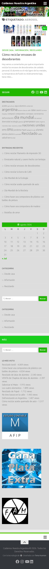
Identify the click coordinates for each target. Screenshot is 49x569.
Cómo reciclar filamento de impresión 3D (22, 153)
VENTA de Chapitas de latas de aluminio (20, 378)
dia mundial (24, 117)
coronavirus (39, 114)
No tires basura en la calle (13, 394)
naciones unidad (17, 126)
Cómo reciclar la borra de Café (17, 172)
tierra (9, 138)
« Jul (4, 258)
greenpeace (29, 121)
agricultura (10, 106)
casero (39, 110)
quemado (18, 134)
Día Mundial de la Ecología (16, 178)
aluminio (22, 106)
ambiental (30, 106)
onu (10, 129)
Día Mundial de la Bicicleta (16, 190)
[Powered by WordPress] (21, 555)
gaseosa (20, 122)
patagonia (30, 130)
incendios (5, 126)
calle (29, 110)
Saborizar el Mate (10, 385)
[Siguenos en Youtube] (41, 92)
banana (20, 110)
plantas (5, 134)
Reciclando (36, 50)
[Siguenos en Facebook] (32, 92)
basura (25, 110)
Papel (24, 130)
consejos (29, 114)
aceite (4, 106)
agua (17, 106)
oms (4, 129)
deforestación (8, 118)
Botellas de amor (12, 212)
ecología (14, 122)
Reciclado (30, 133)
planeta (39, 130)
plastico (11, 134)
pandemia (17, 130)
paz (34, 130)
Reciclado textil (9, 364)
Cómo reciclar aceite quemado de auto (21, 184)
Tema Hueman (40, 555)
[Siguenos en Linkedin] (45, 92)
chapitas (4, 114)
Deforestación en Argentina (14, 398)
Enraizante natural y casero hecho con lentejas (24, 159)
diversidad (6, 122)
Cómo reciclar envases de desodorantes (22, 166)
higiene (42, 122)
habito (37, 122)
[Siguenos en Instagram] (37, 92)
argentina (10, 109)
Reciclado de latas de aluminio (15, 375)
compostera (20, 114)
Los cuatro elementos (11, 388)
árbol (13, 138)
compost (11, 114)
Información (21, 50)
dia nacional (38, 118)
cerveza (44, 110)
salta (40, 134)
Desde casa (7, 50)
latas (9, 126)
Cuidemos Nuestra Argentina (19, 3)
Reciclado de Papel (10, 391)
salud (4, 137)
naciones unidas (33, 125)
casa (33, 110)
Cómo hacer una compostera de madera (22, 206)
